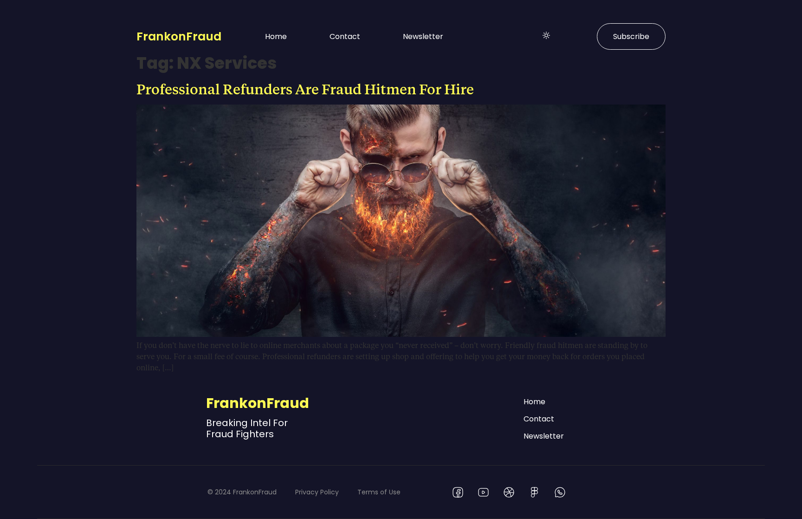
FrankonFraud (178, 36)
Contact (345, 36)
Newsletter (423, 36)
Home (276, 36)
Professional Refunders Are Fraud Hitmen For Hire (305, 88)
